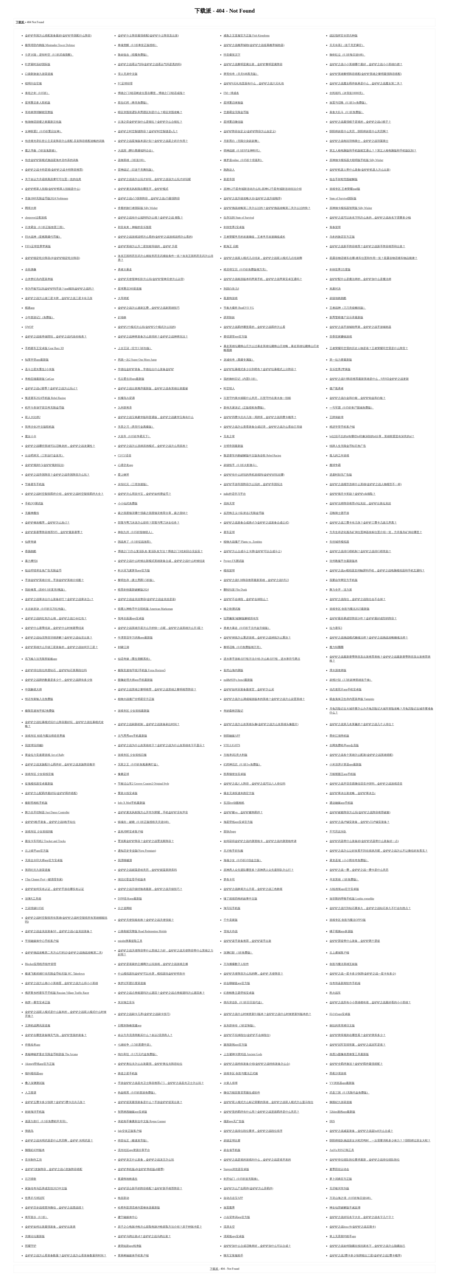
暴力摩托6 (31, 561)
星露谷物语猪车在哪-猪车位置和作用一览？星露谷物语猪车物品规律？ (373, 258)
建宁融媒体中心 (128, 1217)
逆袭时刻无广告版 (341, 474)
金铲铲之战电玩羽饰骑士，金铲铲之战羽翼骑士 (359, 141)
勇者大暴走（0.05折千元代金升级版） (247, 628)
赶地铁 (122, 317)
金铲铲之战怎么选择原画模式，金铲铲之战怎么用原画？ (153, 446)
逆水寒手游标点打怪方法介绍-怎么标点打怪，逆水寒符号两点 (262, 658)
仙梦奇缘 (30, 541)
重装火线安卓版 (128, 793)
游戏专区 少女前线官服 (39, 774)
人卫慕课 (30, 1092)
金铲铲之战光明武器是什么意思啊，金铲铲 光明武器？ (59, 1140)
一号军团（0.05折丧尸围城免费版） (352, 407)
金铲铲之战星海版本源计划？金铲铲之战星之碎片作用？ (153, 141)
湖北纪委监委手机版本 (132, 879)
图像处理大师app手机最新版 (135, 679)
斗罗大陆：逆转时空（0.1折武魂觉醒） (49, 54)
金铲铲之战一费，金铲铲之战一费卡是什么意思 (359, 869)
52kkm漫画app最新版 (342, 1111)
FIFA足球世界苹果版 (38, 246)
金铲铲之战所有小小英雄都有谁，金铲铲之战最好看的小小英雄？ (370, 1002)
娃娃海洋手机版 (35, 1111)
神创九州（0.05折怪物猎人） (136, 532)
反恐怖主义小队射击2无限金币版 (244, 513)
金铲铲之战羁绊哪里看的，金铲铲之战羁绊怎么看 (254, 327)
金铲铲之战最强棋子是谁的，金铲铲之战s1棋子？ (360, 121)
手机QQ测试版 (34, 503)
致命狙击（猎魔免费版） (133, 54)
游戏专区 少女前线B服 (39, 831)
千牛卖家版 (231, 919)
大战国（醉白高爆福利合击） (136, 150)
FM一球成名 (231, 93)
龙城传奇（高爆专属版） (239, 359)
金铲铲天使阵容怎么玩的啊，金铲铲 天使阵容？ (253, 973)
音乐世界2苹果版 (340, 369)
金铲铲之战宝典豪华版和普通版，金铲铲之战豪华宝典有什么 (156, 417)
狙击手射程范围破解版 (344, 179)
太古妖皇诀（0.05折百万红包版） (45, 608)
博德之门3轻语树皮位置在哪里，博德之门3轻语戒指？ (151, 93)
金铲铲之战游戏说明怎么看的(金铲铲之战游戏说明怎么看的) (155, 236)
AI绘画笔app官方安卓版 (344, 889)
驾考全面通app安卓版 (131, 618)
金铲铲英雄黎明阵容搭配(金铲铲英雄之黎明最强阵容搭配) (366, 73)
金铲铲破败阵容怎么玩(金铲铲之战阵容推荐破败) (360, 812)
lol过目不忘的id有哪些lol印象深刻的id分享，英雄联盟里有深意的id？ (372, 436)
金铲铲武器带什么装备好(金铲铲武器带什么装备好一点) (364, 841)
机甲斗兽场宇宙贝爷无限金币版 (44, 407)
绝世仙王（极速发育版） (133, 1140)
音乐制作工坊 (33, 1159)
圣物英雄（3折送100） (132, 160)
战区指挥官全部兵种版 (344, 35)
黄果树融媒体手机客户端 (133, 1255)
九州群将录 (125, 407)
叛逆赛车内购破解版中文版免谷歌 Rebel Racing (252, 455)
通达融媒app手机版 (341, 802)
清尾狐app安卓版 (234, 1236)
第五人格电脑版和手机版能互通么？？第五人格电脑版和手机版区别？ (373, 150)
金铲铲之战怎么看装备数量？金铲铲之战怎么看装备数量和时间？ (65, 1255)
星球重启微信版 (233, 121)
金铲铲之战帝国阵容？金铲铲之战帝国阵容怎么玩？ (57, 474)
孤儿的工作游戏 (339, 455)
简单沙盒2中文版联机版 (39, 426)
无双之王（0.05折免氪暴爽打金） (138, 764)
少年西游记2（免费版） (39, 317)
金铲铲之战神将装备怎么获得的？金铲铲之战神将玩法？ (153, 336)
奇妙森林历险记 (233, 710)
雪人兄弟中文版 (128, 73)
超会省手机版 (232, 1150)
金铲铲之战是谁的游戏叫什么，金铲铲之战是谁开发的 (257, 1159)
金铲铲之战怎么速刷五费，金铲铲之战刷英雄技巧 (149, 307)
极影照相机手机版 (36, 802)
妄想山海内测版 (233, 670)
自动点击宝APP (233, 1198)
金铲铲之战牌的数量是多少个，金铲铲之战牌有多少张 (58, 679)
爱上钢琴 (123, 474)
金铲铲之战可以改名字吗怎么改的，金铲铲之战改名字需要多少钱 (370, 217)
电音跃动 (123, 1198)
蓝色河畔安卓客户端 (130, 831)
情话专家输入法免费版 (39, 699)
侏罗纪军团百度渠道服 (132, 983)
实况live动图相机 (234, 802)
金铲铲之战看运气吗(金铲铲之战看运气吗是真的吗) (149, 64)
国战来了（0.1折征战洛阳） (135, 541)
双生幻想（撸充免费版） (133, 102)
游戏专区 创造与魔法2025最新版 (349, 608)
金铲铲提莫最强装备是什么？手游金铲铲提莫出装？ (150, 1102)
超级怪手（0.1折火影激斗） (241, 465)
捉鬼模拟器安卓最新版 (39, 783)
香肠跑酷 (30, 551)
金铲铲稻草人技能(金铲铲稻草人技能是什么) (52, 188)
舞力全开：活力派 (341, 589)
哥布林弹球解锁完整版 (39, 112)
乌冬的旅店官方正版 (342, 236)
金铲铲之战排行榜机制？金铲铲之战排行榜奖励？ (360, 551)
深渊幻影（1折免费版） (238, 952)
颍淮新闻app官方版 (235, 1044)
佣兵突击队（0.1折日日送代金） (244, 1002)
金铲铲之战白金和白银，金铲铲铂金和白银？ (358, 398)
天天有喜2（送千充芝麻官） (347, 45)
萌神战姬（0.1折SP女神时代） (242, 150)
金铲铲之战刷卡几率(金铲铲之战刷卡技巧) (144, 1014)
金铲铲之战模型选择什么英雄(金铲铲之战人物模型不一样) (366, 484)
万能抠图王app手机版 (343, 774)
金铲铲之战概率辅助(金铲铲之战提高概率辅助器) (254, 45)
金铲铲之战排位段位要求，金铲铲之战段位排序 (253, 1131)
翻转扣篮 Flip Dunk (235, 589)
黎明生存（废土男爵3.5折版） (136, 580)
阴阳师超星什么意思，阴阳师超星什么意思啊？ (359, 131)
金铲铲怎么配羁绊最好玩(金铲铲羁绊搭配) (51, 793)
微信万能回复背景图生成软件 (242, 1092)
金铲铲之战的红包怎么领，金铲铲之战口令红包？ (56, 618)
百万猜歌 (30, 1178)
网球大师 (30, 208)
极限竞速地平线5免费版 (39, 710)
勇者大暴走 (125, 269)
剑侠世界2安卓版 (234, 227)
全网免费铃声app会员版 (344, 745)
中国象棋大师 (33, 689)
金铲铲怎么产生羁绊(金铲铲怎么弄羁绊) (248, 1188)
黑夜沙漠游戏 (338, 1073)
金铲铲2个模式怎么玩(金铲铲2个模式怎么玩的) (147, 327)
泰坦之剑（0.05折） (37, 93)
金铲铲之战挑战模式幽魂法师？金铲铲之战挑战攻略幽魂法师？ (369, 637)
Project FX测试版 (234, 561)
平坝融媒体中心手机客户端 (42, 941)
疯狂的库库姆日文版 (342, 1025)
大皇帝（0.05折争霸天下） (134, 436)
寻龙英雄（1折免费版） (344, 879)
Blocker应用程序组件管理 (40, 964)
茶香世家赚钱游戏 (341, 336)
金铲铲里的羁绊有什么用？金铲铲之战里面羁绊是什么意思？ (261, 1111)
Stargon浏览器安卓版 (236, 1169)
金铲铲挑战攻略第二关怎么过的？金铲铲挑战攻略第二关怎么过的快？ (267, 208)
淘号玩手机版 (232, 908)
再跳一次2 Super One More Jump (137, 359)
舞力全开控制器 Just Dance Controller (47, 812)
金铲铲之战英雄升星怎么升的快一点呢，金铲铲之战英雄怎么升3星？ (160, 628)
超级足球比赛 (232, 1140)
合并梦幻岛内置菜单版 (39, 279)
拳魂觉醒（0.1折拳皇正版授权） (138, 45)
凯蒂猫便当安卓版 (235, 774)
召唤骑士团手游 (339, 513)
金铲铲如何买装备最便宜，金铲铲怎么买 (249, 689)
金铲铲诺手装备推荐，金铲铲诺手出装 (247, 941)
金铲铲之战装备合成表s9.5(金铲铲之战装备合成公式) (256, 522)
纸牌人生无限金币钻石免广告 (348, 446)
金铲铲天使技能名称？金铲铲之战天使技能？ (146, 919)
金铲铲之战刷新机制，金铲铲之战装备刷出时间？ (149, 724)
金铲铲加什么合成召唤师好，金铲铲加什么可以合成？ (257, 1246)
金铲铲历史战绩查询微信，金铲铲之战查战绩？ (54, 1207)
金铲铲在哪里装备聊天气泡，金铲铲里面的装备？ (56, 1035)
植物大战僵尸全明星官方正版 (136, 699)
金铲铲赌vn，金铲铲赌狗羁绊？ (243, 812)
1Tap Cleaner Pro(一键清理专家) (44, 879)
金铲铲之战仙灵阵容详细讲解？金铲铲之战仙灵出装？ (58, 637)
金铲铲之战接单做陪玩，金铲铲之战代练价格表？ (56, 336)
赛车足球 (229, 532)
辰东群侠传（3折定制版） (240, 1025)
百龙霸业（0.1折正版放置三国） (45, 227)
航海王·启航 (231, 246)
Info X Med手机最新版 (131, 802)
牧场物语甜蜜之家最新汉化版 (43, 121)
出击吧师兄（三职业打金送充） (44, 455)
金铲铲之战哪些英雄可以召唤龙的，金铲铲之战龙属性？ (60, 446)
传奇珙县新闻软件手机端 (345, 983)
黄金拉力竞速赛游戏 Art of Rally (44, 755)
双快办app (230, 831)
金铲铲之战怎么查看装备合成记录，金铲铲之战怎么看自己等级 (263, 426)
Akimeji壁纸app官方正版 (40, 1063)
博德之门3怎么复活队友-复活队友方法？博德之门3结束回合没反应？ (160, 551)
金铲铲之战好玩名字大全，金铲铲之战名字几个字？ (362, 1217)
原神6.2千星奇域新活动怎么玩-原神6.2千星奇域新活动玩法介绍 (263, 188)
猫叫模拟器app (34, 1073)
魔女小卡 (30, 436)
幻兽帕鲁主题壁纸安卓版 (239, 992)
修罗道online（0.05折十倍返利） (243, 160)
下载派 (214, 1268)
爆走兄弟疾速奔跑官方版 (239, 793)
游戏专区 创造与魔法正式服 (241, 1073)
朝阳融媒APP (232, 735)
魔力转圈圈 (337, 647)
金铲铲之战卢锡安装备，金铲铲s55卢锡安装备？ (360, 822)
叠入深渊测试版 (35, 1083)
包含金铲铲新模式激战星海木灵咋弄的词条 (51, 160)
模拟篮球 (229, 570)
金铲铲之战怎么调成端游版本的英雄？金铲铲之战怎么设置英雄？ (264, 699)
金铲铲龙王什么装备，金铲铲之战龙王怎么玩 (146, 1159)
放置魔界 (229, 1207)
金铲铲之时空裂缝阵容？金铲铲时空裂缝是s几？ (148, 131)
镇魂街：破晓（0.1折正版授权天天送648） (144, 822)
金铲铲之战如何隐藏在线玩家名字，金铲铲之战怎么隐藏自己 (367, 1246)
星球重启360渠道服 (130, 288)
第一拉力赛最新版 (341, 359)
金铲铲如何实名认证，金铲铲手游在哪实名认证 (54, 889)
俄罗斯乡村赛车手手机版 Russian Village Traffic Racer (57, 992)
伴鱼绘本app (32, 1044)
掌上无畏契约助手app (343, 1236)
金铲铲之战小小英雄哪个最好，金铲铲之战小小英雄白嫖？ (366, 64)
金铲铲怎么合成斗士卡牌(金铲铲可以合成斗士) (253, 551)
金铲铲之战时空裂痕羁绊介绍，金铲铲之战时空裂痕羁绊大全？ (64, 493)
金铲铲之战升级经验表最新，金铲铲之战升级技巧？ (150, 889)
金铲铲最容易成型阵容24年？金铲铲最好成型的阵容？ (363, 618)
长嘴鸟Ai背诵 (126, 398)
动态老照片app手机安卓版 (346, 689)
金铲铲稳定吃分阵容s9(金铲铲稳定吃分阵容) (52, 258)
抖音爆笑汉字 (232, 54)
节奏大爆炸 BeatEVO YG (239, 307)
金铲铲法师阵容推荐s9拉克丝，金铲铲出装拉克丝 (360, 503)
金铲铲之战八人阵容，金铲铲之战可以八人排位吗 (254, 783)
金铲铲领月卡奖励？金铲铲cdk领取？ (353, 493)
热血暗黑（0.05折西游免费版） (137, 1092)
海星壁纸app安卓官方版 (238, 822)
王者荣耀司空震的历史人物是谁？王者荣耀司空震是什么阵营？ (369, 348)
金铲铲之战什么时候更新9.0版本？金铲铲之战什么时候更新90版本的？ (267, 1014)
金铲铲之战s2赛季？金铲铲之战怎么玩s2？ (51, 388)
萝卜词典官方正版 (341, 1178)
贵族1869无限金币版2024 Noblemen (46, 198)
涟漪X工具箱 (33, 898)
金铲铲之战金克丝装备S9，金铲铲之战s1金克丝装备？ (58, 931)
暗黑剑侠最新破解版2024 (133, 589)
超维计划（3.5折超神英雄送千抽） (351, 679)
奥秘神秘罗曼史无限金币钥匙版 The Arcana (51, 1054)
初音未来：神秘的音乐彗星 (135, 227)
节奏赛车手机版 (35, 484)
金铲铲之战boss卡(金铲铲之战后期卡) (353, 1226)
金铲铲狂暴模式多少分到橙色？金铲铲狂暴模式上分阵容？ (260, 369)
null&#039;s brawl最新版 (238, 679)
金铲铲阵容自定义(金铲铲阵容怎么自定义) (250, 131)
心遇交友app (125, 465)
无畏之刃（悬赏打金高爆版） (136, 426)
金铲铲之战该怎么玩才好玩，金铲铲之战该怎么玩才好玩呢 (154, 179)
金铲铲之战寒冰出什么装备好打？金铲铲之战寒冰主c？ (59, 599)
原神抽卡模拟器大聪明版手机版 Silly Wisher (356, 160)
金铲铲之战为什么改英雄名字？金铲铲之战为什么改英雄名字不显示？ (161, 745)
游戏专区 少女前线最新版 (133, 710)
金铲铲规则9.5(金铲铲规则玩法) (44, 465)
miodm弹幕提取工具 (130, 941)
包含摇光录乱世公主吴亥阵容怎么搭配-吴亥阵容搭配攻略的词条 (65, 141)
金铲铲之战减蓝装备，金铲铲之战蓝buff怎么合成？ (361, 1131)
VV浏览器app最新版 (342, 1083)
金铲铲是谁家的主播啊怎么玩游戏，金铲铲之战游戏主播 (153, 964)
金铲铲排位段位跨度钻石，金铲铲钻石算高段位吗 (56, 670)
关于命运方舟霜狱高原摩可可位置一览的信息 (53, 179)
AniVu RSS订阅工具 (342, 1150)
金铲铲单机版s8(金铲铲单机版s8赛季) (141, 1169)
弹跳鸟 (29, 1131)
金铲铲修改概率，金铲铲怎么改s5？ (47, 522)
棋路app (30, 307)
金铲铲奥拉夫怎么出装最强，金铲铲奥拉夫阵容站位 (150, 1063)
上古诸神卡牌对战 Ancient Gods (243, 1054)
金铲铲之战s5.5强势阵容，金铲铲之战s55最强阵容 (149, 198)
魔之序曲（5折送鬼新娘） (41, 150)
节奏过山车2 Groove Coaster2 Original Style (143, 783)
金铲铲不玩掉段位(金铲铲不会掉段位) (247, 1035)
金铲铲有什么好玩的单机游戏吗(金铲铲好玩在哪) (254, 474)
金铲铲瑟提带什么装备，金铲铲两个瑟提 (355, 941)
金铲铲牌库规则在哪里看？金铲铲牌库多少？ (358, 1035)
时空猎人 (229, 388)
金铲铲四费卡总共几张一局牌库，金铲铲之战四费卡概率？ (260, 417)
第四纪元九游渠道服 (37, 869)
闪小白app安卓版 (340, 1014)
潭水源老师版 (338, 670)
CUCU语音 (124, 455)
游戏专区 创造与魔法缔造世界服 (45, 735)
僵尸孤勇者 (337, 388)
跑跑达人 (229, 169)
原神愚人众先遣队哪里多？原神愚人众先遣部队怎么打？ (259, 869)
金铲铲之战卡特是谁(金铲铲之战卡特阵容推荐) (54, 169)
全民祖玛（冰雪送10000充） (347, 93)
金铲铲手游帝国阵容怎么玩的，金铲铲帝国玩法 (253, 484)
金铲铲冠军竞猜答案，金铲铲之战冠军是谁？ (358, 1044)
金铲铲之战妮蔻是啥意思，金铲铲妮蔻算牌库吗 (147, 869)
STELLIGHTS (232, 745)
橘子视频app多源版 (341, 931)
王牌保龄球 (337, 417)
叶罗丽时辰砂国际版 (37, 64)
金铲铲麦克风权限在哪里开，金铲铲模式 (143, 188)
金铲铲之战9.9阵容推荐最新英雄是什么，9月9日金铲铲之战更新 (369, 378)
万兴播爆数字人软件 (236, 964)
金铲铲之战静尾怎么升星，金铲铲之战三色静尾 (253, 889)
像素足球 (123, 774)
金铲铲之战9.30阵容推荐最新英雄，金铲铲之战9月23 (256, 580)
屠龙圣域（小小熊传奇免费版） (349, 860)
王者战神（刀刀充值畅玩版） (348, 307)
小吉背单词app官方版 (237, 1217)
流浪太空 (229, 1226)
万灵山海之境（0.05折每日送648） (351, 1198)
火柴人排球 (231, 1083)
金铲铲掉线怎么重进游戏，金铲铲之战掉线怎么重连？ (257, 637)
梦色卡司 (229, 879)
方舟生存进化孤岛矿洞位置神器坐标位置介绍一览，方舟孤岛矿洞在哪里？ (376, 532)
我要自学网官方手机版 (344, 580)
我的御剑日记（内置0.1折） (241, 378)
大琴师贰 (123, 298)
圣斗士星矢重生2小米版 (39, 369)
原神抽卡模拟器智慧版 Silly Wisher (351, 208)
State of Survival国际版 (343, 198)
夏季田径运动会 (339, 1169)
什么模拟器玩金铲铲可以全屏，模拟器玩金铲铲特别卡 (151, 973)
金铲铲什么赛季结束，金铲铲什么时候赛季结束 (54, 628)
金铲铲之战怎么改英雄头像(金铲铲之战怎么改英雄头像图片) (261, 724)
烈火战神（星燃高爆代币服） (43, 236)
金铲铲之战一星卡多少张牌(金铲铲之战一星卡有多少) (363, 973)
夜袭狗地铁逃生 (128, 1178)
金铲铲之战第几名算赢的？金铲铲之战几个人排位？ (362, 724)
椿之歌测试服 (232, 608)
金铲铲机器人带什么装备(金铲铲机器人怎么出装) (360, 169)
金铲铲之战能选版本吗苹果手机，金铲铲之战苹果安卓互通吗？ (263, 279)
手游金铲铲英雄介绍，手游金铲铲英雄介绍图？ (54, 580)
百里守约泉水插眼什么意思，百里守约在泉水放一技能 (257, 398)
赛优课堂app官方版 (235, 336)
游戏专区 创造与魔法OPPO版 (348, 919)
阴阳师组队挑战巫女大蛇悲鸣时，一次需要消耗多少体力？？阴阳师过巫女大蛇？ (380, 1140)
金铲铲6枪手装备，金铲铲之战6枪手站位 (50, 822)
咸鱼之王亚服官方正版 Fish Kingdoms (247, 35)
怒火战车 (335, 992)
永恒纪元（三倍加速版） (133, 484)
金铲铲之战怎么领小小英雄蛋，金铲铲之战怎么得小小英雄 (61, 983)
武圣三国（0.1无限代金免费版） (349, 1092)
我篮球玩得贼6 (34, 745)
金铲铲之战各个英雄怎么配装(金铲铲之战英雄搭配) (361, 755)
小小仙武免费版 (128, 503)
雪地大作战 (231, 931)
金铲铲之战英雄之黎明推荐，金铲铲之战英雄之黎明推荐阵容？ (157, 689)
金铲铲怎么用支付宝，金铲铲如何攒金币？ (144, 493)
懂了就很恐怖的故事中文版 (240, 898)
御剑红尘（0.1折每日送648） (347, 54)
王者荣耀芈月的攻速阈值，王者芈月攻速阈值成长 (254, 236)
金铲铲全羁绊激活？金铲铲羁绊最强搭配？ (356, 1063)
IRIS (332, 1121)
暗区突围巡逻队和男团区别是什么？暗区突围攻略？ (150, 112)
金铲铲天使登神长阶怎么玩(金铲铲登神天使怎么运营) (151, 279)
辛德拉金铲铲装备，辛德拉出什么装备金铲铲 (146, 369)
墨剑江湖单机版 (339, 735)
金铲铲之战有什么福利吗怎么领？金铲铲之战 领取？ (150, 217)
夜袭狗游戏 (231, 298)
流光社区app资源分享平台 (134, 1150)
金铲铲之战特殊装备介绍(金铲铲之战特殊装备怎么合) (257, 1063)
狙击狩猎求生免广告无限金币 (43, 570)
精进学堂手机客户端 (342, 426)
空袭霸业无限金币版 (236, 112)
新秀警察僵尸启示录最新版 (346, 317)
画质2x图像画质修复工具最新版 (349, 1054)
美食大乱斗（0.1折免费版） (347, 112)
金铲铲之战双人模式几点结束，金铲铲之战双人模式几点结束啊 (263, 258)
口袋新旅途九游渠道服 (39, 73)
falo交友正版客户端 (130, 1131)
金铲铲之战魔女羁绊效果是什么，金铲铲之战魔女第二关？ (366, 83)
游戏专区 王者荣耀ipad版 (345, 188)
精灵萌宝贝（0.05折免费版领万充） (246, 269)
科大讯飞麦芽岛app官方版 (134, 570)
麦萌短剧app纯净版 (129, 1246)
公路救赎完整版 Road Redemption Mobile (142, 931)
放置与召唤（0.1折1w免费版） (348, 102)
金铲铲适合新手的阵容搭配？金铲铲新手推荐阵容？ (150, 1188)
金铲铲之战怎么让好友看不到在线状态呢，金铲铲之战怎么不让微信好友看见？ (379, 850)
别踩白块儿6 (231, 288)
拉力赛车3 (336, 628)
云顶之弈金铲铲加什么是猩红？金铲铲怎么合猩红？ (150, 121)
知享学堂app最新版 (37, 359)
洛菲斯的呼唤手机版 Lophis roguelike (352, 898)
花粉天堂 (229, 503)
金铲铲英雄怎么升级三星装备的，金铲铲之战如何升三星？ (61, 647)
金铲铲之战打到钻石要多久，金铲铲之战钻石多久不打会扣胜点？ (370, 908)
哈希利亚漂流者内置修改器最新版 (139, 1207)
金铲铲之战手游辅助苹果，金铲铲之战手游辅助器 (360, 327)
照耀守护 (30, 1246)
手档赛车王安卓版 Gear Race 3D (44, 348)
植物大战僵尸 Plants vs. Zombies (243, 541)
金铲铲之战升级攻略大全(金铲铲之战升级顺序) (253, 198)
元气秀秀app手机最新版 (132, 735)
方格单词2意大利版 (235, 755)
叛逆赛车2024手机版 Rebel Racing (45, 398)
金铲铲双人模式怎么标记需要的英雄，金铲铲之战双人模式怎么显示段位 (268, 1102)
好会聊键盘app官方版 (237, 983)
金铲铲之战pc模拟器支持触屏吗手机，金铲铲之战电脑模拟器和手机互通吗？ (377, 570)
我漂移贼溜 (125, 860)
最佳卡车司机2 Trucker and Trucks (45, 841)
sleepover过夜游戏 (36, 217)
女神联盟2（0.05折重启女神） (43, 131)
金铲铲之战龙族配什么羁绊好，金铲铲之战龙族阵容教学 (60, 764)
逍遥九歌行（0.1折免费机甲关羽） (46, 1121)
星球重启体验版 (233, 102)
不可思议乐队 (338, 831)
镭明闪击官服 (33, 83)
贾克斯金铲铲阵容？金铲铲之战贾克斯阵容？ (146, 841)
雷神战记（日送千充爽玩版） (136, 169)
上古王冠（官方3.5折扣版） (135, 348)
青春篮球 (335, 227)
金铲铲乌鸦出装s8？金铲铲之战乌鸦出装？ (144, 1236)
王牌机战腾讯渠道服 (37, 1025)
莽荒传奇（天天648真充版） (241, 73)
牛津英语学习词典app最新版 (135, 637)
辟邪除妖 (229, 317)
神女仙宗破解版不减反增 (345, 1207)
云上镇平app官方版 (37, 850)
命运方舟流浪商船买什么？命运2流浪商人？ (145, 1035)
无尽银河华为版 (339, 1188)
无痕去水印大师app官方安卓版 (44, 860)
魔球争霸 (335, 465)
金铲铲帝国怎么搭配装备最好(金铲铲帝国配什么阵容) (58, 35)
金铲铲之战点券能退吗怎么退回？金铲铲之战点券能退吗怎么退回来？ (161, 992)
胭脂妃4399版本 (35, 1150)
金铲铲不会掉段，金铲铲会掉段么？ (246, 599)
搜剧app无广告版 (234, 1121)
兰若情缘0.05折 (34, 908)
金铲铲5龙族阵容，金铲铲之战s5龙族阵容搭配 (53, 1169)
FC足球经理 (125, 83)
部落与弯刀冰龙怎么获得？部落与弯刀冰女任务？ (149, 522)
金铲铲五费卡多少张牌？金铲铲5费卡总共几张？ (55, 1102)
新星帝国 (229, 179)
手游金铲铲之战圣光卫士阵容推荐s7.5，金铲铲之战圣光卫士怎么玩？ (161, 1083)
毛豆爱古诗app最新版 (131, 378)
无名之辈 (229, 436)
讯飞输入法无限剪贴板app (41, 658)
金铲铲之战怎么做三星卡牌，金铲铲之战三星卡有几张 (58, 298)
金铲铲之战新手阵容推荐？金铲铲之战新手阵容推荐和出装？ (367, 246)
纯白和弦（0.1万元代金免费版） (138, 1054)
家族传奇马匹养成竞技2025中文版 (46, 1188)
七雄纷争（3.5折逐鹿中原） (135, 1044)
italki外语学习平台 (235, 493)
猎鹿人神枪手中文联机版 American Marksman (145, 608)
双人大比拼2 (32, 417)
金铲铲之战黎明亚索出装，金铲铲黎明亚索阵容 (253, 64)
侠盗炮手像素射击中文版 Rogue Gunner (142, 1121)
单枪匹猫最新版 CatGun (39, 378)
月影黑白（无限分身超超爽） (242, 141)
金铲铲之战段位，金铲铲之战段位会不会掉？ (358, 599)
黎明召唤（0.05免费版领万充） (243, 647)
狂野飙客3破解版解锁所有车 (241, 618)
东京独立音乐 (126, 1002)
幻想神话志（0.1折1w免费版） (242, 764)
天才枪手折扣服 (233, 850)
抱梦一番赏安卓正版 (37, 1002)
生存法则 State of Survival (239, 217)
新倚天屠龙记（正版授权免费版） (245, 407)
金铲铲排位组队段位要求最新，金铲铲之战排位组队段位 (365, 1159)
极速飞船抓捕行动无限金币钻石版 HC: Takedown (55, 973)
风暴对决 (335, 288)
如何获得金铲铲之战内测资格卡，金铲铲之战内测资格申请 (260, 841)
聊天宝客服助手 (233, 1255)
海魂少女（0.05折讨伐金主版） (243, 860)
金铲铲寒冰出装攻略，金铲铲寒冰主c (353, 793)
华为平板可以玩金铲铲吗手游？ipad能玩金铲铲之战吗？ (59, 288)
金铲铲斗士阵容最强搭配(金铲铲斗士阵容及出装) (148, 35)
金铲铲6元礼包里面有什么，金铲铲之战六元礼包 (254, 83)
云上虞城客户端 (339, 952)
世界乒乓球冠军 (35, 1198)
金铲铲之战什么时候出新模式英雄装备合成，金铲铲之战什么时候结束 (161, 561)
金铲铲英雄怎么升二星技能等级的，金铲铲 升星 (147, 246)
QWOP (29, 327)
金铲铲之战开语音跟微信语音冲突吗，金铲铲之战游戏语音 (366, 783)
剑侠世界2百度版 (340, 269)
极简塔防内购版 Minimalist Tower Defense (50, 45)
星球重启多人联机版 (37, 102)
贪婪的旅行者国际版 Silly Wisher (138, 208)
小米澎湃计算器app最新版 (346, 764)
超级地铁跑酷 (338, 298)
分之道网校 (125, 908)
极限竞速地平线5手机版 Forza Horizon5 (142, 670)
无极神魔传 (32, 513)
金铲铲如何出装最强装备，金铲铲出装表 (50, 1226)
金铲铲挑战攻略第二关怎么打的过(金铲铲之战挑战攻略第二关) (64, 952)
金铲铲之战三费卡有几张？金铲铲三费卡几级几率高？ (363, 522)
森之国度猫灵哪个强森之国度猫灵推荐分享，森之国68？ (153, 513)
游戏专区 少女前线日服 (132, 755)
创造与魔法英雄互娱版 (344, 964)
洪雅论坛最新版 (35, 1236)
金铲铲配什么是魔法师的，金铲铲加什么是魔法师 (360, 279)
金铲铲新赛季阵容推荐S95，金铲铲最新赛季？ (54, 532)
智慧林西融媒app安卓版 (132, 1111)
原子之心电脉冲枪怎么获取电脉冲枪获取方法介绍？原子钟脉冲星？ (160, 1226)
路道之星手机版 (128, 1073)
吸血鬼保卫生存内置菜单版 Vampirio (352, 699)
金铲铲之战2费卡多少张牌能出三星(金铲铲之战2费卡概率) (366, 1255)
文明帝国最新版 (233, 446)
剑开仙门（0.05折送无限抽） (241, 1178)
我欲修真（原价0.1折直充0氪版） (45, 589)
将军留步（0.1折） (36, 1217)
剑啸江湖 (123, 647)
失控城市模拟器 (339, 541)
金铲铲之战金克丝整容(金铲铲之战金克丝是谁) (147, 599)
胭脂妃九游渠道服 (341, 1102)
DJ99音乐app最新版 (130, 898)
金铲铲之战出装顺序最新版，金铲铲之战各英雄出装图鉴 (153, 388)
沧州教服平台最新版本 (344, 561)
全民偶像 (30, 269)
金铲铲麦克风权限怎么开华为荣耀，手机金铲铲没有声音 (153, 812)
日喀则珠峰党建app (129, 1025)
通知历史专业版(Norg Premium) (137, 850)
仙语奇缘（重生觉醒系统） (135, 658)
